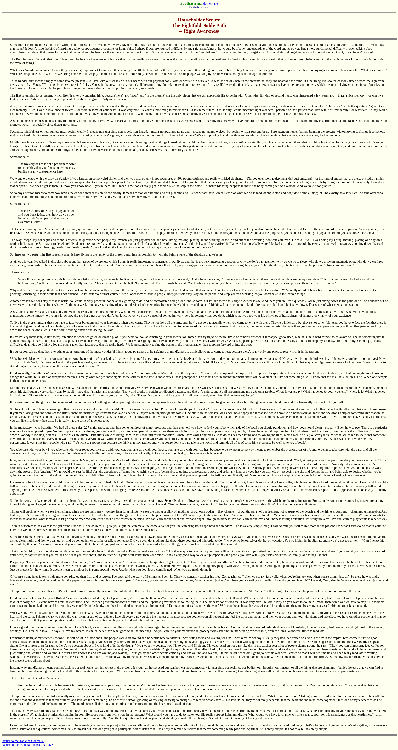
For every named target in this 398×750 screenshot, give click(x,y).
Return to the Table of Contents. (23, 741)
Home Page (210, 3)
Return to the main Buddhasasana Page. (28, 744)
